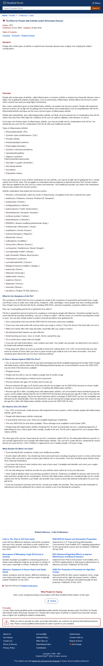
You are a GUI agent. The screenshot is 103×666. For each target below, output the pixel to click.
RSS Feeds (76, 644)
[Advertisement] (51, 71)
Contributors (41, 648)
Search (95, 8)
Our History (8, 637)
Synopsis (6, 35)
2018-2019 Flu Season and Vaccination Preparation (75, 539)
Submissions (74, 634)
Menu (96, 3)
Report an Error (75, 641)
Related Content (28, 35)
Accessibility (41, 634)
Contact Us (7, 641)
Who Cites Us (42, 641)
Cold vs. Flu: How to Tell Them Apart (19, 539)
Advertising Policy (43, 644)
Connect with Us (76, 637)
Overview (16, 35)
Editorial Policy (42, 637)
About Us (7, 634)
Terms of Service (10, 644)
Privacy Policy (9, 648)
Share (53, 601)
